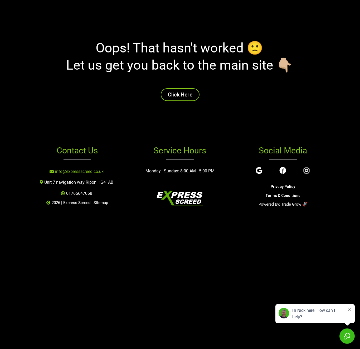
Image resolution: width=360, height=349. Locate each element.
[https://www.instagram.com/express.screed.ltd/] (308, 170)
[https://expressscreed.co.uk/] (180, 198)
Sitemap (101, 202)
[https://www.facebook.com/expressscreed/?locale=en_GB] (284, 170)
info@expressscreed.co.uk (79, 171)
